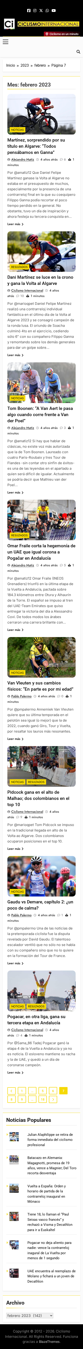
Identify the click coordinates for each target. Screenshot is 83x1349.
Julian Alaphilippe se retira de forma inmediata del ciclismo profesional (50, 1140)
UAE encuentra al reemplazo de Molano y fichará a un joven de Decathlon (51, 1276)
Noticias (17, 130)
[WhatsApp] (47, 11)
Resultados (19, 267)
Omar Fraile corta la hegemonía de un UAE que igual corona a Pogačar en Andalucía (41, 552)
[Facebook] (29, 11)
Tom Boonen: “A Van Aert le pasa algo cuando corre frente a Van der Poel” (40, 414)
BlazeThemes (49, 1342)
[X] (41, 11)
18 (42, 1099)
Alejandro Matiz (22, 159)
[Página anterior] (11, 1091)
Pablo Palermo (21, 696)
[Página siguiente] (53, 1099)
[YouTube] (53, 11)
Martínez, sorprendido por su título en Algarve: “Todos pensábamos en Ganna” (36, 146)
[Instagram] (35, 11)
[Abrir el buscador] (78, 52)
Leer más (13, 224)
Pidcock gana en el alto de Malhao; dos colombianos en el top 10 (38, 798)
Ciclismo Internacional (27, 290)
